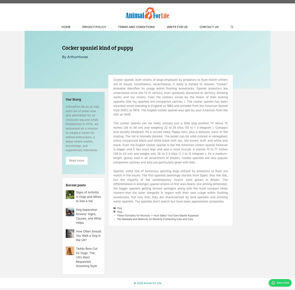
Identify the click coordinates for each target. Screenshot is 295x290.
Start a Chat (283, 282)
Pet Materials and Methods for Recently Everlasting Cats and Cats (155, 219)
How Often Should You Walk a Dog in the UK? (88, 236)
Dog (119, 208)
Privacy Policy (94, 27)
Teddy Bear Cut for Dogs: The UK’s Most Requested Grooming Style (86, 257)
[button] (232, 27)
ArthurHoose (77, 57)
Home (66, 27)
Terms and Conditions (136, 27)
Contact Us (209, 27)
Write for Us (177, 27)
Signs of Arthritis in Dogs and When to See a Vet (88, 197)
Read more (76, 160)
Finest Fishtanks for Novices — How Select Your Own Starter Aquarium (158, 215)
